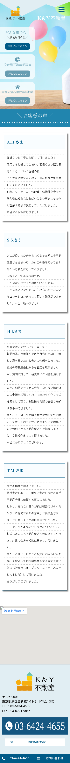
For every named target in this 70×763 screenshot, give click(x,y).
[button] (62, 9)
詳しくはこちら (16, 46)
